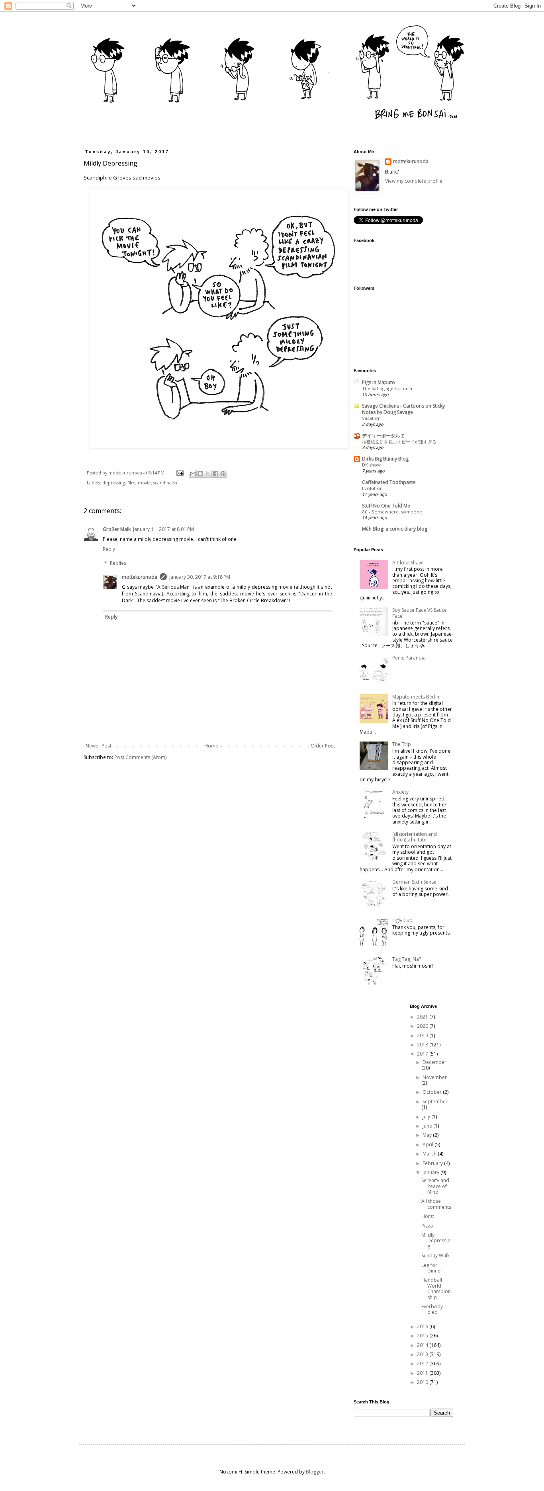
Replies (118, 563)
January (431, 1172)
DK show (371, 465)
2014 (423, 1345)
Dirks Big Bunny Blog (385, 458)
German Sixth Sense (414, 881)
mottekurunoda (139, 577)
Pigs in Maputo (378, 382)
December (434, 1062)
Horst (427, 1216)
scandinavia (165, 483)
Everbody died (432, 1309)
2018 (423, 1044)
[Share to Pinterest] (223, 474)
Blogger (315, 1471)
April (428, 1144)
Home (211, 745)
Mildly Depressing (435, 1240)
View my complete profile (413, 181)
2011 (423, 1373)
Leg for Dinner (431, 1268)
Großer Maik (117, 529)
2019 (423, 1035)
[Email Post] (179, 473)
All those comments (436, 1204)
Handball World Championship (436, 1288)
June (428, 1125)
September (435, 1101)
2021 (423, 1016)
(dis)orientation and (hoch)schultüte (414, 837)
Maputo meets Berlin (415, 696)
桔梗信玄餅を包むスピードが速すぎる (399, 442)
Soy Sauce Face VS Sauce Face (419, 613)
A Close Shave (408, 562)
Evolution (372, 488)
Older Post (323, 745)
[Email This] (193, 474)
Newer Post (99, 745)
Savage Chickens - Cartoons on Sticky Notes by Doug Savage (403, 409)
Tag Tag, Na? (406, 959)
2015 (423, 1335)
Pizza (427, 1225)
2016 (423, 1326)
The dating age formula (387, 388)
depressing (113, 483)
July (427, 1116)
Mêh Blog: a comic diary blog (394, 528)
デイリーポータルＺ (383, 435)
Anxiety (400, 791)
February (433, 1163)
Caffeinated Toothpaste (389, 482)
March (430, 1153)
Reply (109, 549)
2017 (423, 1053)
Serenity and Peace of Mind (435, 1186)
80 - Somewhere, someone (392, 512)
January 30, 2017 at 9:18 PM (199, 577)
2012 (423, 1363)
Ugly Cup (402, 920)
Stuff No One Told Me (386, 505)
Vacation (371, 418)
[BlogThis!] (200, 474)
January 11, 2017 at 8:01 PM (163, 529)
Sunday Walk (435, 1255)
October (433, 1092)
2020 (423, 1026)
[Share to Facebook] (215, 474)
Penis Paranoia (409, 657)
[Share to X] (208, 474)
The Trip (401, 744)
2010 (423, 1382)
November (435, 1077)
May (428, 1135)
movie (144, 483)
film (131, 483)
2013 (423, 1354)
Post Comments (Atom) (140, 757)
